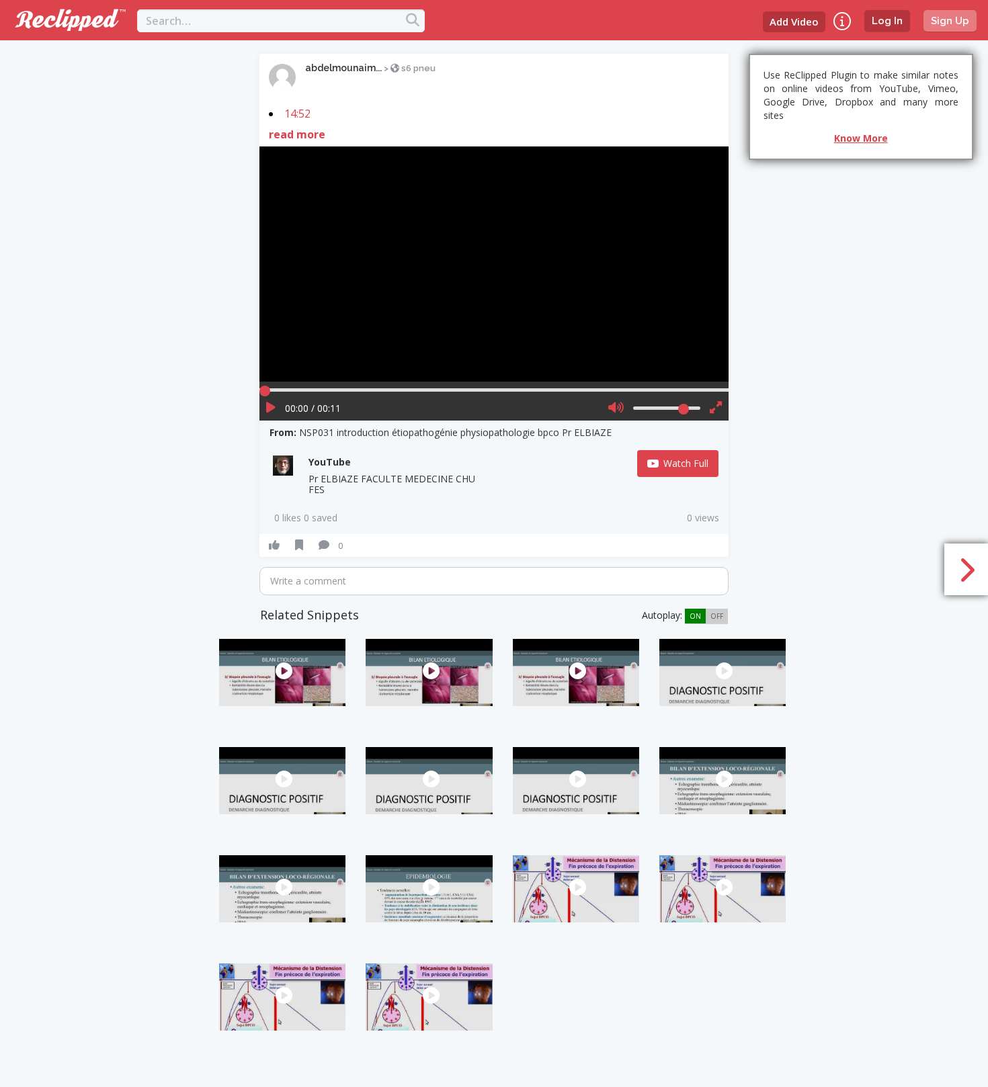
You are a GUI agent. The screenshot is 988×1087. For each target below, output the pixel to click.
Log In (887, 21)
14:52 (297, 113)
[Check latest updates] (842, 21)
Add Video (794, 21)
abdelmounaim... (343, 67)
